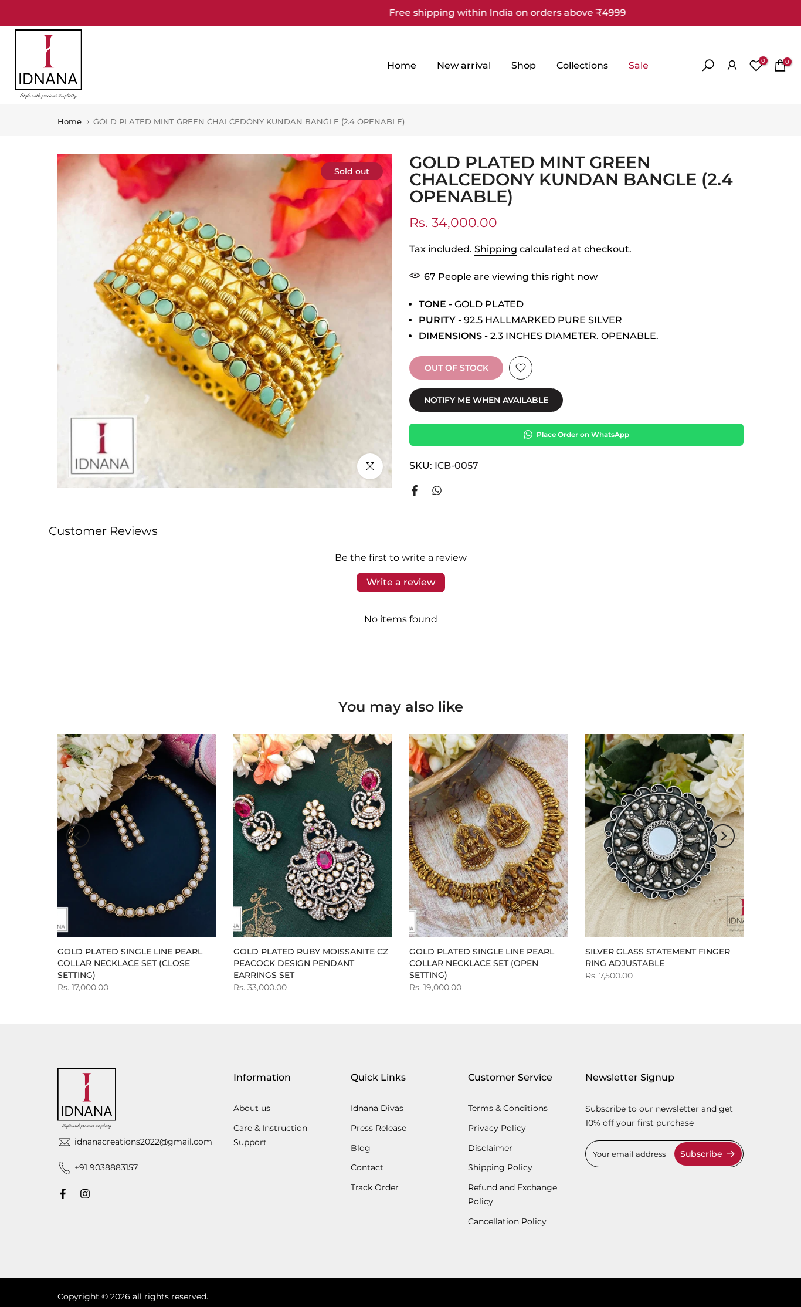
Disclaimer (490, 1148)
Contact (367, 1167)
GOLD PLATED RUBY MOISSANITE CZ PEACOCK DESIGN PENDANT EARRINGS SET (310, 963)
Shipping (495, 249)
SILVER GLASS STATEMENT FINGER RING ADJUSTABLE (657, 957)
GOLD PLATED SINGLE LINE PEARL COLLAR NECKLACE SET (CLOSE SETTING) (129, 963)
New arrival (464, 65)
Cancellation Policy (507, 1221)
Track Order (375, 1187)
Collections (582, 65)
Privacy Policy (497, 1128)
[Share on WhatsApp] (437, 490)
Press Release (378, 1128)
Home (401, 65)
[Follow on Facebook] (62, 1194)
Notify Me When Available (486, 400)
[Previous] (78, 836)
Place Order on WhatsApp (583, 434)
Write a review (400, 582)
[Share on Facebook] (414, 490)
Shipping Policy (500, 1167)
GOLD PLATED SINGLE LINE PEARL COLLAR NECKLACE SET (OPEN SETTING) (481, 963)
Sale (639, 65)
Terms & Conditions (508, 1108)
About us (251, 1108)
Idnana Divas (377, 1108)
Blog (361, 1148)
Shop (523, 65)
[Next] (723, 836)
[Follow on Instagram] (85, 1194)
